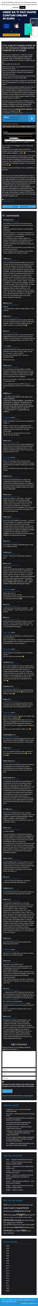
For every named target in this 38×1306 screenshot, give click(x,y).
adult (5, 1204)
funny (10, 1215)
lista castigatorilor (27, 113)
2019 (7, 1263)
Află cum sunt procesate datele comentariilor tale (16, 1097)
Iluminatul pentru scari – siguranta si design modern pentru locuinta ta (19, 1127)
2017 (7, 1268)
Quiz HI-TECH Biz (17, 1222)
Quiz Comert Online (28, 1220)
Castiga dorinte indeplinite (14, 199)
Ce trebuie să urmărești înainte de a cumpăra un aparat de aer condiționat (20, 1119)
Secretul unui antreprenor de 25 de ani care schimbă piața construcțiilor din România (19, 1177)
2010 (7, 1285)
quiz (19, 1220)
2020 (7, 1261)
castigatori (26, 199)
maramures (5, 1217)
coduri (6, 1207)
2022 (7, 1256)
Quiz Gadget (7, 1222)
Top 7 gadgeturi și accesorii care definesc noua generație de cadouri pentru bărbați (20, 1144)
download (6, 1211)
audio (9, 1205)
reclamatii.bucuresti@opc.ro (11, 999)
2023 (7, 1253)
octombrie (25, 1217)
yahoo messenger (8, 1233)
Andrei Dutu (7, 417)
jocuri (27, 1215)
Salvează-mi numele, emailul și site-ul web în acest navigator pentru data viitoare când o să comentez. (18, 1085)
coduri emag (14, 1207)
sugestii (32, 1227)
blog (25, 1205)
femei (29, 1211)
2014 (7, 1276)
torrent (14, 1231)
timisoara (7, 1230)
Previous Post (8, 206)
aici (17, 7)
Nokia (20, 1217)
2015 (7, 1273)
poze (15, 1220)
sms (13, 201)
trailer (18, 1230)
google (14, 1215)
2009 (7, 1288)
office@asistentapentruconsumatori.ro (14, 1003)
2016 (7, 1271)
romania (27, 1227)
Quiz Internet (22, 1225)
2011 (7, 1283)
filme (5, 1214)
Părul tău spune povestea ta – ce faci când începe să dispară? (20, 1182)
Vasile (5, 346)
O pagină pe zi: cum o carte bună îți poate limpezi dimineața (18, 1110)
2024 (7, 1251)
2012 (7, 1281)
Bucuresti (30, 1205)
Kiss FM (32, 1215)
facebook (23, 1211)
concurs (32, 199)
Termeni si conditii (6, 1300)
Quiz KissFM (30, 1225)
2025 (7, 1248)
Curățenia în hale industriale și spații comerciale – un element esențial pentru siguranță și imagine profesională (20, 1133)
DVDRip (12, 1211)
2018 (7, 1266)
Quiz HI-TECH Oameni (10, 1225)
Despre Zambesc (18, 1300)
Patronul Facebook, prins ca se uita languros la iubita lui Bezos (19, 1163)
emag (16, 1210)
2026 (7, 1246)
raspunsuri (19, 1227)
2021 (7, 1258)
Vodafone (29, 1231)
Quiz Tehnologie (8, 1227)
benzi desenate (19, 1205)
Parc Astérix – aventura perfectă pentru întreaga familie (20, 1114)
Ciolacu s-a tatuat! (17, 1190)
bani (12, 1205)
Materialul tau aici (29, 1300)
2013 (7, 1278)
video (23, 1230)
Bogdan (8, 1185)
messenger (11, 1217)
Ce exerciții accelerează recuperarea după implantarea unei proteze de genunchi (18, 1123)
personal (8, 1220)
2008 (7, 1290)
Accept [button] (22, 7)
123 (5, 199)
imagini (4, 201)
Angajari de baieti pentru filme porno (22, 1159)
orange (9, 201)
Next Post (31, 206)
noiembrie (16, 1217)
